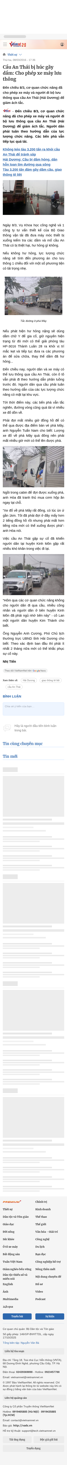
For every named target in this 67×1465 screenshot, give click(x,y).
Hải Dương (29, 680)
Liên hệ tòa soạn (14, 1351)
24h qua (8, 1306)
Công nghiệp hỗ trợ (48, 1261)
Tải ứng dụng (17, 1439)
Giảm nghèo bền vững (17, 1269)
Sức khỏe (8, 1239)
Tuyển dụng (33, 1448)
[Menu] (5, 44)
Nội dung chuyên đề (48, 1276)
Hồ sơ (39, 1284)
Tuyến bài (17, 1316)
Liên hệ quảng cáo (16, 1397)
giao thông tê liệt (51, 680)
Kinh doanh (43, 1209)
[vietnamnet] (17, 46)
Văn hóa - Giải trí (46, 1231)
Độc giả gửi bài (49, 1439)
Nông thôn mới (45, 1269)
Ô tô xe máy (10, 1246)
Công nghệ (42, 1239)
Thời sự (12, 54)
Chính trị (41, 1201)
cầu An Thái (14, 687)
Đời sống (9, 1231)
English (8, 1284)
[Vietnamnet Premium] (12, 1203)
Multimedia (10, 1299)
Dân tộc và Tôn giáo (16, 1216)
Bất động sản (11, 1254)
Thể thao (41, 1216)
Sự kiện (49, 1316)
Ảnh (5, 1291)
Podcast (40, 1299)
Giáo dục (8, 1224)
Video (39, 1291)
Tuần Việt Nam (12, 1261)
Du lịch (39, 1246)
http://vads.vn (22, 1425)
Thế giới (40, 1224)
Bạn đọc (40, 1254)
